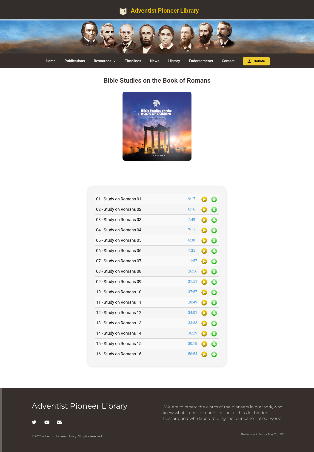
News (154, 61)
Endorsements (201, 61)
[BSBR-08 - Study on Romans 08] (204, 271)
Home (51, 61)
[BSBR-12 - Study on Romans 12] (204, 312)
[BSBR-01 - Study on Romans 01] (204, 199)
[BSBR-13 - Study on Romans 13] (204, 323)
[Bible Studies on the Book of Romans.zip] (157, 174)
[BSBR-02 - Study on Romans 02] (204, 209)
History (174, 61)
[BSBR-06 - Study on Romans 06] (204, 250)
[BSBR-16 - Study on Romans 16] (204, 354)
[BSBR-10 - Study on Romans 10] (204, 292)
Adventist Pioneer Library (165, 10)
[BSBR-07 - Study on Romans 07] (204, 261)
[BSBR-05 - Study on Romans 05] (204, 240)
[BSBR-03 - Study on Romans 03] (204, 219)
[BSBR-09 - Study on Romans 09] (204, 281)
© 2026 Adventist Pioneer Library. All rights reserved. (67, 436)
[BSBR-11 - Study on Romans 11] (204, 302)
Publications (75, 61)
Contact (228, 61)
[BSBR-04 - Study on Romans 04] (204, 230)
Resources (102, 61)
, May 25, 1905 (263, 434)
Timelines (133, 61)
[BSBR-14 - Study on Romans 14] (204, 333)
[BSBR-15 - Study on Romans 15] (204, 343)
